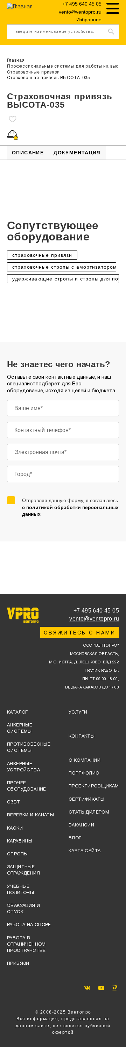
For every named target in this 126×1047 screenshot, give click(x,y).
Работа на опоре (29, 925)
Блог (75, 838)
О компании (84, 761)
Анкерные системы (19, 728)
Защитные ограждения (23, 870)
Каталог (17, 712)
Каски (15, 828)
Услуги (78, 712)
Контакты (81, 736)
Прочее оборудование (26, 786)
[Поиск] (111, 31)
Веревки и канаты (30, 815)
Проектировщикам (94, 786)
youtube (101, 988)
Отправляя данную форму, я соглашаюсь (70, 507)
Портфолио (84, 773)
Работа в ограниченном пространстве (26, 944)
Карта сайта (84, 851)
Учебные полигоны (20, 890)
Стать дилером (89, 812)
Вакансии (81, 825)
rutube (114, 988)
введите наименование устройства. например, (54, 34)
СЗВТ (13, 802)
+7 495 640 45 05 (82, 4)
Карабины (19, 841)
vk (87, 988)
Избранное (89, 19)
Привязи (18, 964)
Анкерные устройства (23, 767)
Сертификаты (86, 800)
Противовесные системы (28, 747)
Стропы (17, 854)
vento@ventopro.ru (80, 12)
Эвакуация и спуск (23, 909)
